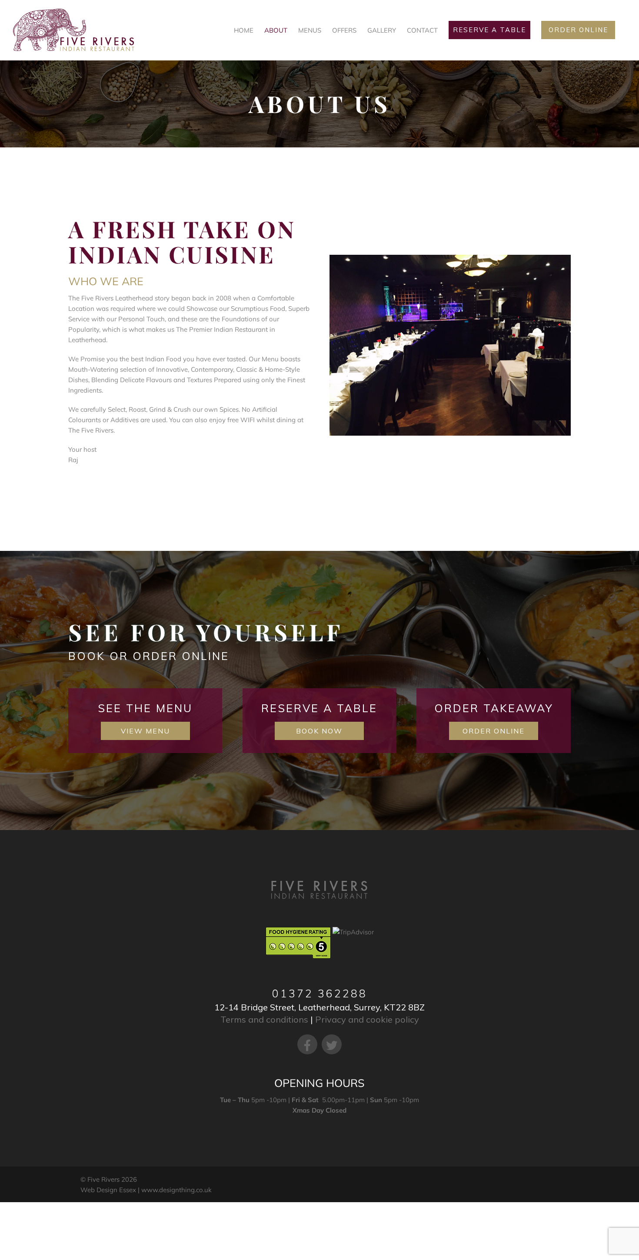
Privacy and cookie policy (367, 1019)
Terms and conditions (264, 1019)
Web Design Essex (108, 1190)
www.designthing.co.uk (176, 1190)
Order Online (494, 731)
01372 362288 (319, 993)
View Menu (145, 731)
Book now (319, 731)
